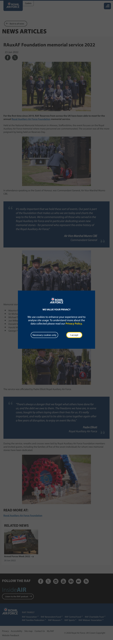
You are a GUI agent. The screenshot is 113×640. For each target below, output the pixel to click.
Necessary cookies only (44, 335)
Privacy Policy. (74, 323)
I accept (74, 335)
